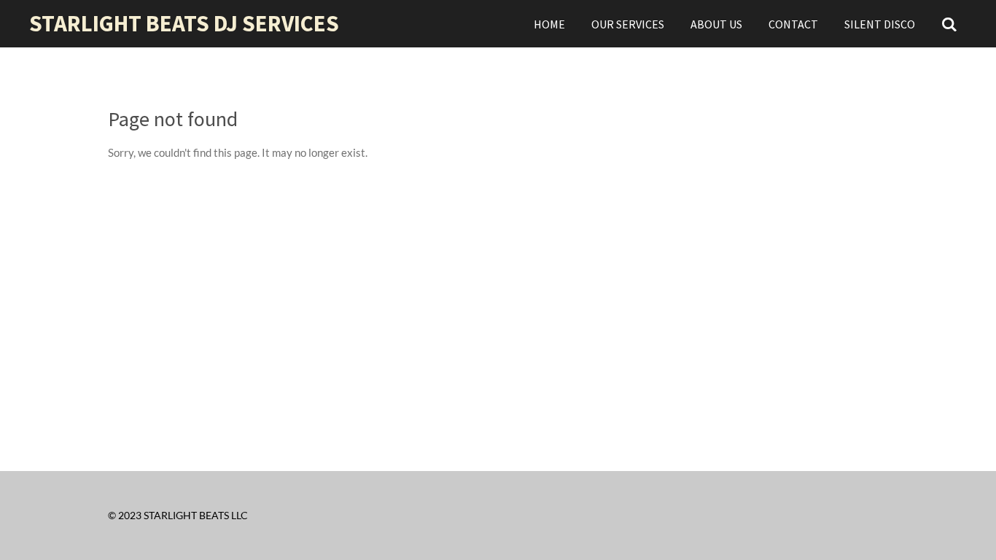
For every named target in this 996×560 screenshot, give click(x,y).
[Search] (949, 24)
